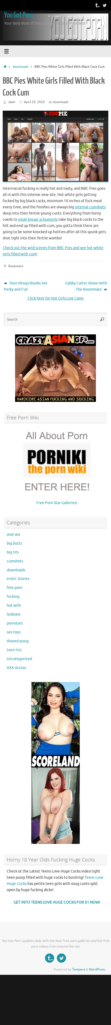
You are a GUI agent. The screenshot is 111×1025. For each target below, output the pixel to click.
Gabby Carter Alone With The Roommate (86, 286)
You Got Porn (18, 15)
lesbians (13, 614)
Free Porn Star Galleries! (56, 503)
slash (11, 102)
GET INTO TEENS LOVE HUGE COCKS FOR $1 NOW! (57, 902)
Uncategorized (19, 659)
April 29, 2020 (34, 102)
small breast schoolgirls (38, 219)
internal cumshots (90, 207)
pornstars (15, 623)
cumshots (15, 561)
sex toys (13, 632)
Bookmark (15, 266)
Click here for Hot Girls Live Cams (55, 298)
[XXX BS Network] (104, 5)
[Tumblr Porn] (97, 5)
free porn (14, 587)
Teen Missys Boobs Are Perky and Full (25, 286)
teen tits (14, 650)
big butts (14, 543)
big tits (13, 552)
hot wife (14, 605)
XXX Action (16, 668)
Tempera (78, 969)
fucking (13, 596)
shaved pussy (18, 641)
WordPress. (97, 969)
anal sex (13, 534)
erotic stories (18, 578)
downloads (20, 67)
